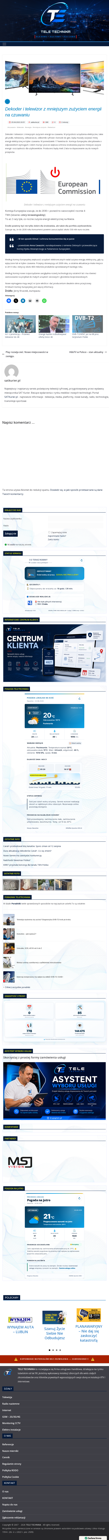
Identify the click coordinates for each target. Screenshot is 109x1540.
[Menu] (4, 44)
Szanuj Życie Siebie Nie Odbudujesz (54, 1333)
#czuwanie (12, 127)
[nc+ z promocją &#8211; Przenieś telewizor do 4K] (20, 324)
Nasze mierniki (10, 1451)
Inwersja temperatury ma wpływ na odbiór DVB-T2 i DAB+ (40, 977)
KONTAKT (7, 1498)
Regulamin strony (11, 1463)
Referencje (8, 1444)
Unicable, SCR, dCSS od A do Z (29, 948)
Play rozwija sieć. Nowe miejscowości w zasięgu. (27, 354)
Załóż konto (53, 539)
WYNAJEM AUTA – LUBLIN (20, 1329)
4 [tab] (60, 1350)
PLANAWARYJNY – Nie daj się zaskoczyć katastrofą (89, 1333)
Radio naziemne (10, 1403)
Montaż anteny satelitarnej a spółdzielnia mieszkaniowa (39, 963)
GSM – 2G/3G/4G (11, 1416)
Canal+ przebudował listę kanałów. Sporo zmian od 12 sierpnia (32, 846)
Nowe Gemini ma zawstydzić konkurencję (22, 855)
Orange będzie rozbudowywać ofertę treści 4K (52, 335)
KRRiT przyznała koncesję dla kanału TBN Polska (25, 865)
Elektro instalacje (11, 1429)
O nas (5, 1491)
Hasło (6, 525)
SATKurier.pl (11, 396)
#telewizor (51, 127)
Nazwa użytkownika (12, 518)
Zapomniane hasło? (57, 536)
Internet (6, 1410)
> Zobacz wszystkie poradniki (16, 987)
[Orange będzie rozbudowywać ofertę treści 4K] (54, 324)
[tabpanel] (20, 1325)
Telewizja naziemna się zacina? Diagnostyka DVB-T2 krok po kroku (44, 920)
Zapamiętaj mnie (59, 532)
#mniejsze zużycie (39, 127)
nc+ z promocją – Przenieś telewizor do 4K (17, 335)
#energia (28, 127)
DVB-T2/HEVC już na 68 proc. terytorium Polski (85, 335)
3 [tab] (56, 1350)
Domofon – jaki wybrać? (26, 934)
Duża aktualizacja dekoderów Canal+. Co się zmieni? (27, 850)
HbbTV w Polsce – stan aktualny (86, 352)
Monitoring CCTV (11, 1423)
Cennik (6, 1457)
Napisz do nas (9, 1504)
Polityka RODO (10, 1470)
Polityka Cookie (10, 1476)
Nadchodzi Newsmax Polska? (16, 860)
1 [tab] (49, 1350)
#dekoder (20, 127)
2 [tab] (53, 1350)
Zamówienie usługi (12, 1511)
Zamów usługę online (67, 1268)
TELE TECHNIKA (56, 31)
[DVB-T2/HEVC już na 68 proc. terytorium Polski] (87, 324)
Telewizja (7, 1397)
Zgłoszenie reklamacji (13, 1517)
